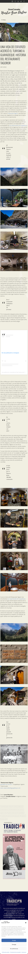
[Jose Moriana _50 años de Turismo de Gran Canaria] (14, 856)
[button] (26, 922)
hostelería (3, 816)
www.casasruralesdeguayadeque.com (10, 788)
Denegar (14, 944)
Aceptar (14, 940)
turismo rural (4, 819)
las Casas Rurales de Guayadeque (18, 125)
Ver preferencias (14, 948)
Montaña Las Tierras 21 (6, 784)
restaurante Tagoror (13, 113)
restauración (16, 816)
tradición (23, 816)
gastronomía (4, 812)
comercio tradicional (18, 806)
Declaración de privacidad (15, 952)
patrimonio (9, 816)
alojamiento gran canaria (6, 806)
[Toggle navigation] (14, 6)
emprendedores (4, 809)
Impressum (23, 952)
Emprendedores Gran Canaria (16, 809)
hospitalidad (21, 812)
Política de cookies (5, 952)
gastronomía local (12, 812)
